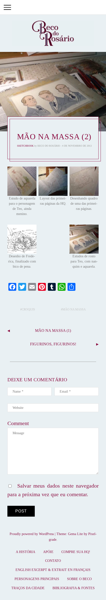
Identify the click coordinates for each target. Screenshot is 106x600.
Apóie (48, 552)
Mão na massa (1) (53, 330)
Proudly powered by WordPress (32, 534)
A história (25, 552)
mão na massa (74, 309)
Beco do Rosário (48, 145)
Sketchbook (25, 145)
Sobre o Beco (79, 579)
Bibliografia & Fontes (74, 588)
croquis (28, 309)
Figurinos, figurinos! (53, 344)
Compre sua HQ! (75, 552)
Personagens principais (37, 579)
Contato (53, 561)
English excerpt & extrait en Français (53, 570)
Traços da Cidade (28, 588)
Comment (18, 423)
